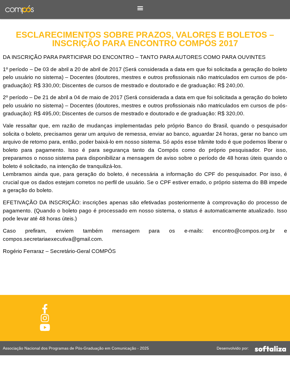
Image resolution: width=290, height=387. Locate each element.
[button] (140, 8)
